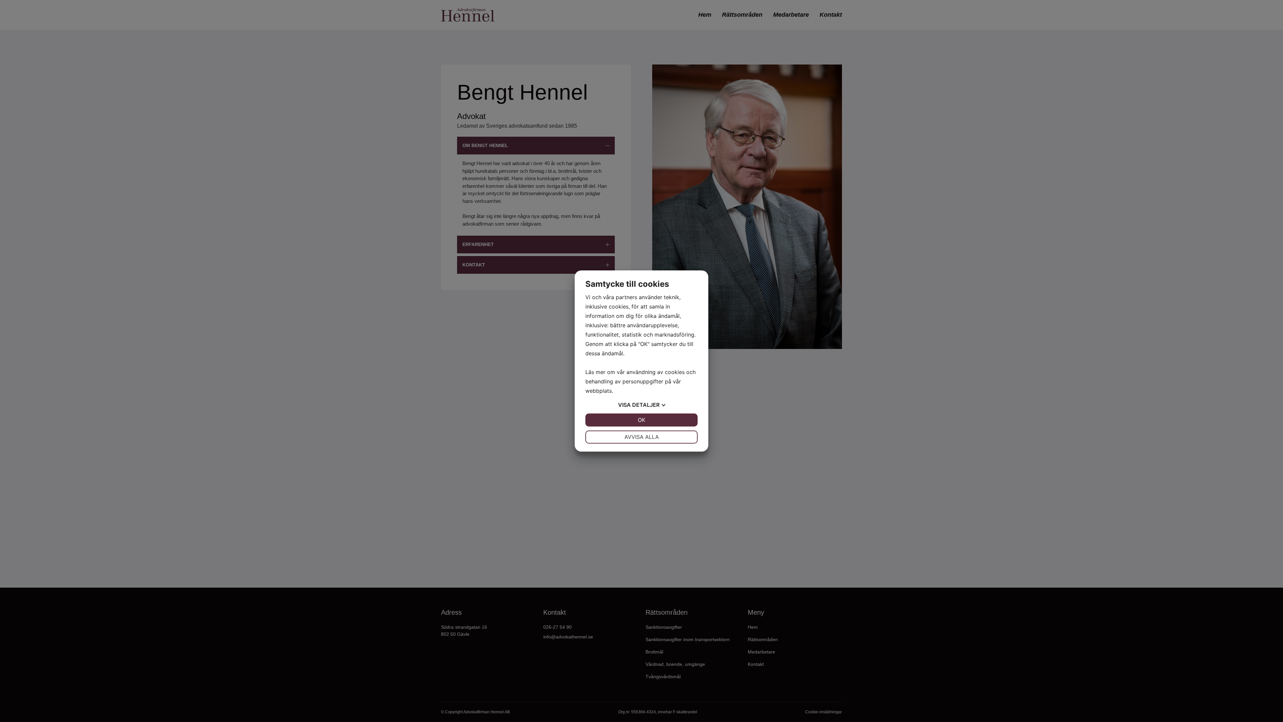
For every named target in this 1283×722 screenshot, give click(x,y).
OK (641, 419)
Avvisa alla (641, 437)
